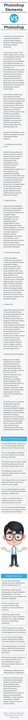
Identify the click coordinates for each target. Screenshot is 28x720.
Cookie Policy (8, 715)
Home (6, 713)
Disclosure (20, 713)
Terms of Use (18, 715)
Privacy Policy (14, 717)
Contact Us (12, 713)
